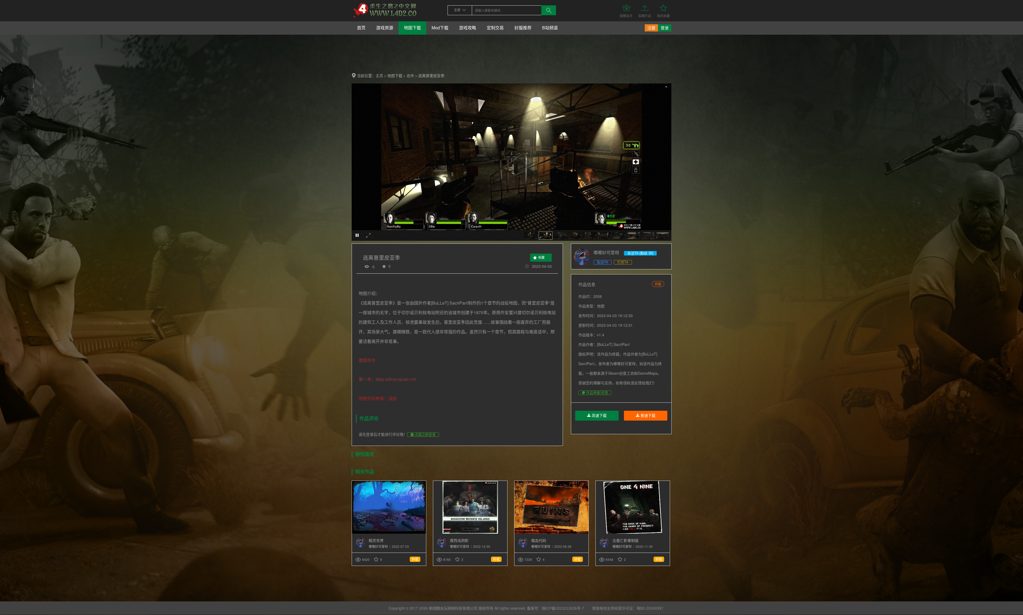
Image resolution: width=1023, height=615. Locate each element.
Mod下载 (440, 28)
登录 (665, 28)
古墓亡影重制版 (625, 540)
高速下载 (599, 415)
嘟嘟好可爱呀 (379, 547)
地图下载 (412, 28)
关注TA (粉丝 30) (640, 253)
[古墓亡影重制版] (633, 532)
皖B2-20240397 (650, 608)
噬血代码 (538, 540)
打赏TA (622, 262)
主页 (379, 76)
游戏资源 (384, 28)
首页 (361, 28)
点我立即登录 (425, 435)
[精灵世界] (389, 532)
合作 (410, 76)
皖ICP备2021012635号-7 (563, 608)
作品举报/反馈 (596, 393)
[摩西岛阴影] (470, 532)
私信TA (602, 262)
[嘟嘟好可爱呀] (361, 546)
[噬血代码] (551, 532)
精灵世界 (376, 540)
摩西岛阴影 (459, 540)
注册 (651, 28)
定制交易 (495, 28)
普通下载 (647, 415)
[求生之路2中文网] (385, 18)
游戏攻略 (467, 28)
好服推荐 (522, 28)
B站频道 (550, 28)
